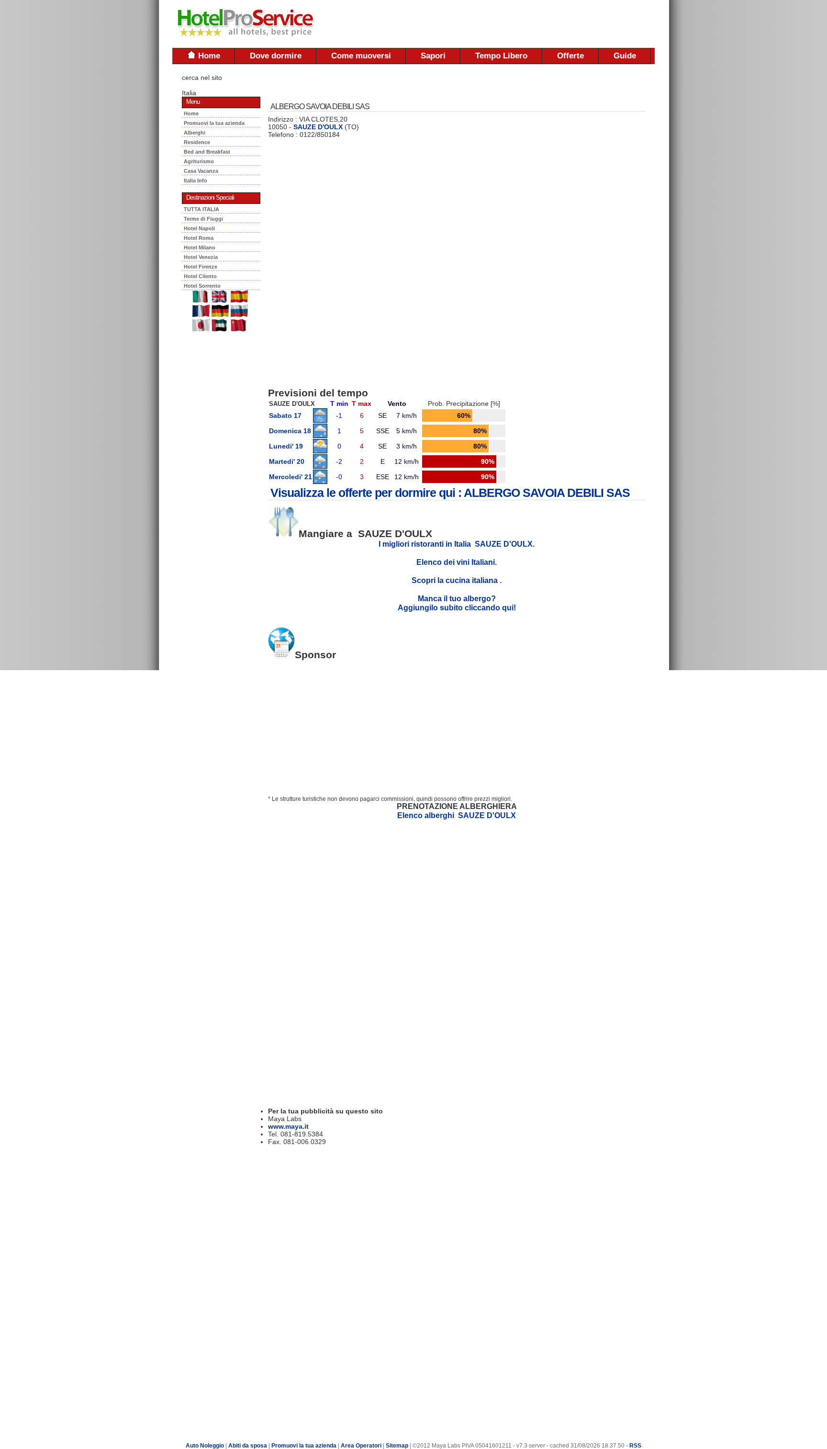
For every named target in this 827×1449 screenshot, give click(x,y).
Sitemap (397, 1445)
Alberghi (196, 132)
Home (208, 55)
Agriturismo (200, 161)
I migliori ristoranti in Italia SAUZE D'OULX (456, 543)
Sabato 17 (285, 415)
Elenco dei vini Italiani (455, 562)
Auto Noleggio (205, 1445)
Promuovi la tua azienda (214, 123)
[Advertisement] (543, 24)
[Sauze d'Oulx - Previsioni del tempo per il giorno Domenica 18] (320, 435)
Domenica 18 (290, 431)
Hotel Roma (198, 238)
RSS (635, 1445)
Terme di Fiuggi (203, 219)
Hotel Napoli (199, 228)
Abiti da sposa (247, 1445)
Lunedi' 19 (286, 446)
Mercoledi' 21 (290, 477)
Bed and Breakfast (208, 152)
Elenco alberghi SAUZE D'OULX (456, 815)
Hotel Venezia (201, 257)
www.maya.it (288, 1126)
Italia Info (195, 180)
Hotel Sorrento (202, 286)
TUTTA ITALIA (201, 209)
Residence (198, 142)
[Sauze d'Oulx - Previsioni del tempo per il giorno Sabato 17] (320, 420)
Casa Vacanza (202, 171)
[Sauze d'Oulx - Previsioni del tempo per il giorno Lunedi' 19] (320, 451)
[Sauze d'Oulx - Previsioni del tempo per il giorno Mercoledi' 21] (320, 481)
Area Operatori (362, 1445)
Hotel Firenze (200, 267)
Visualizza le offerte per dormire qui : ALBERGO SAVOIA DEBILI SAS (450, 492)
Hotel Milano (199, 247)
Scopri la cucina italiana (456, 580)
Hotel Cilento (200, 276)
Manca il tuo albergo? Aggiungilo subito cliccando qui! (457, 603)
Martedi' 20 (286, 461)
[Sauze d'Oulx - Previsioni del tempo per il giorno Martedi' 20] (320, 466)
